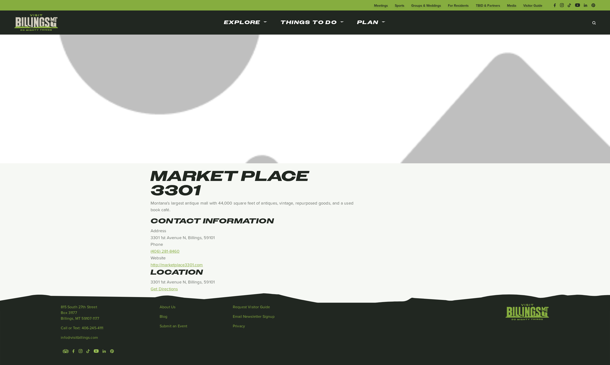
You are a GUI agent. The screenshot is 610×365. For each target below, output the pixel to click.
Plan (368, 22)
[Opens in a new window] (555, 4)
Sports (399, 5)
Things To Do (308, 22)
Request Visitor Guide (251, 306)
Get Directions (164, 289)
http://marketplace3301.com (177, 265)
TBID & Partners (488, 5)
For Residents (458, 5)
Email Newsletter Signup (253, 316)
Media (511, 5)
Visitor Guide (532, 5)
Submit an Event (173, 326)
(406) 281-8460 (165, 251)
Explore (242, 22)
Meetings (381, 5)
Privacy (239, 326)
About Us (167, 306)
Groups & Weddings (426, 5)
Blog (164, 316)
